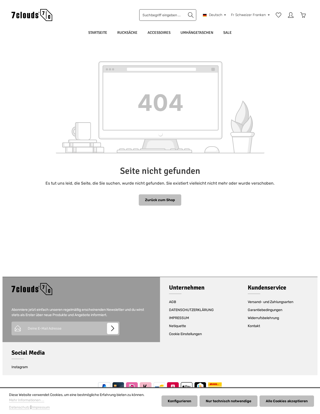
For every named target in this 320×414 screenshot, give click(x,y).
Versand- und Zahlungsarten (270, 302)
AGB (172, 302)
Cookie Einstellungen (185, 334)
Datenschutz (19, 407)
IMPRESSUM (179, 318)
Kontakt (254, 326)
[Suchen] (191, 15)
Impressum (41, 407)
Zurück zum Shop (160, 200)
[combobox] (162, 15)
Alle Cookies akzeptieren (287, 401)
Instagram (20, 367)
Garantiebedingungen (265, 310)
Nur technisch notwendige (228, 401)
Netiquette (177, 326)
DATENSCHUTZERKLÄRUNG (191, 310)
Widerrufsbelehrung (263, 318)
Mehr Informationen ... (26, 400)
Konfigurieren (179, 401)
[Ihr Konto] (290, 15)
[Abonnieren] (112, 328)
